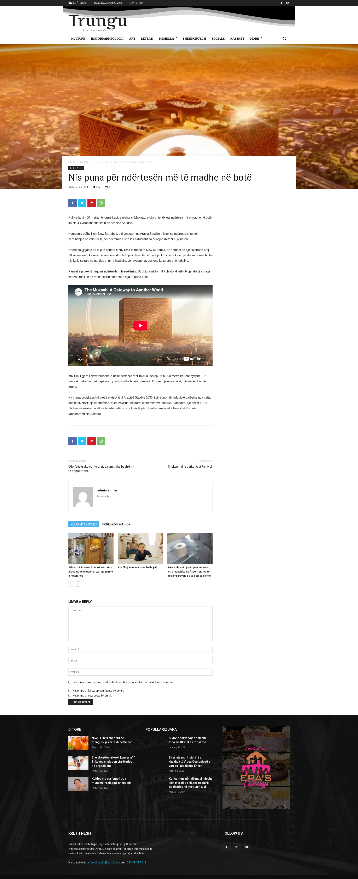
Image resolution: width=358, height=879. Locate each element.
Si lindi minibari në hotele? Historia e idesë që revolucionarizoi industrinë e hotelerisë (90, 571)
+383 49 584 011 (135, 862)
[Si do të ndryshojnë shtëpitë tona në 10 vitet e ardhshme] (155, 743)
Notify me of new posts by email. (92, 695)
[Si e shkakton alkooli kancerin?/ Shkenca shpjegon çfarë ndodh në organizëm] (78, 763)
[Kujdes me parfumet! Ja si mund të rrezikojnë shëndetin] (78, 784)
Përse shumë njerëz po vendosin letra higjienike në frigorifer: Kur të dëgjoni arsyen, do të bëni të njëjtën (189, 571)
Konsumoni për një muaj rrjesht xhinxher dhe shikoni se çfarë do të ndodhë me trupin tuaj (190, 782)
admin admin (107, 490)
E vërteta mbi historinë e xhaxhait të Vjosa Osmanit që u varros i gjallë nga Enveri (189, 761)
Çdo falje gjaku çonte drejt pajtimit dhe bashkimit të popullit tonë (101, 469)
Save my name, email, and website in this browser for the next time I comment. (124, 682)
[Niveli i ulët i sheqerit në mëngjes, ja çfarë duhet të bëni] (78, 743)
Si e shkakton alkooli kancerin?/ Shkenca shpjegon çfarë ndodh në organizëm (113, 761)
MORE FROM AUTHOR (116, 524)
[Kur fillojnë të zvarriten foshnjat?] (140, 548)
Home (72, 162)
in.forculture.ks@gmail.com (103, 862)
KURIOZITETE (87, 162)
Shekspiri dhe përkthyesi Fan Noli (190, 466)
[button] (285, 39)
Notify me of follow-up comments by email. (98, 690)
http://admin (103, 496)
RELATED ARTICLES (84, 524)
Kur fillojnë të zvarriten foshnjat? (137, 567)
